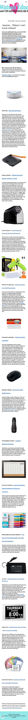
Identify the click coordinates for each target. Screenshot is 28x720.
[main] (14, 32)
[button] (1, 2)
